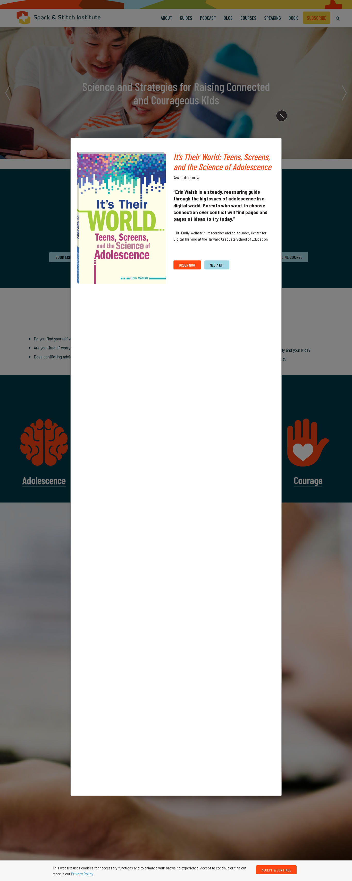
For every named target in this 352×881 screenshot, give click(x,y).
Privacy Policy (82, 873)
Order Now (187, 264)
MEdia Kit (217, 264)
